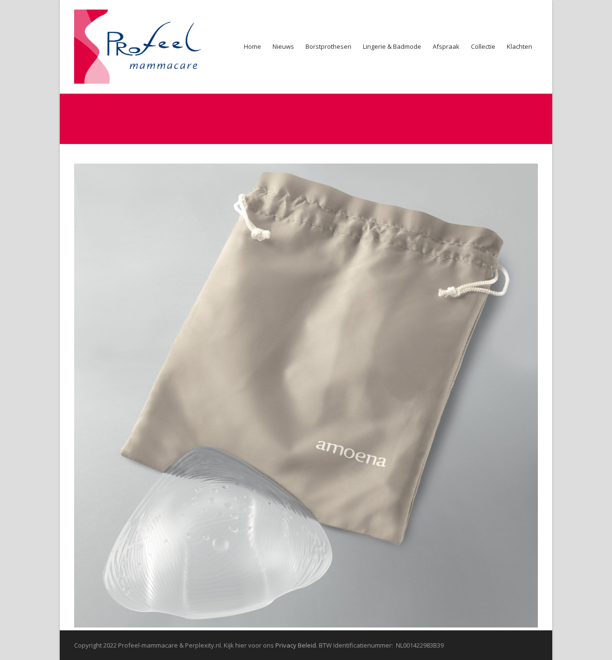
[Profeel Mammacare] (143, 47)
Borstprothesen (328, 46)
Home (252, 46)
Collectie (483, 46)
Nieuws (283, 46)
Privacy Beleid (295, 645)
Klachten (519, 46)
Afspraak (446, 46)
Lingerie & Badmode (392, 46)
